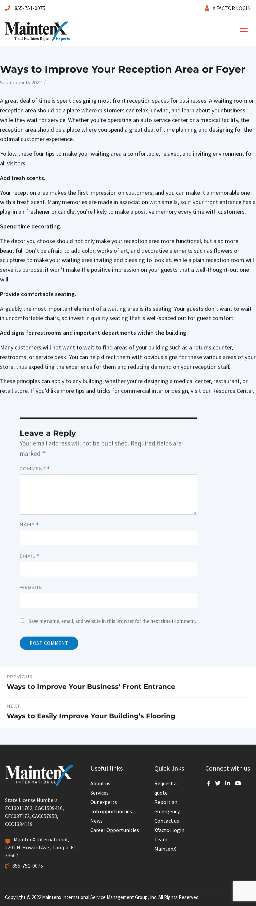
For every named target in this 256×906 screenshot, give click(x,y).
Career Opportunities (114, 830)
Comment (35, 469)
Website (31, 587)
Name (29, 525)
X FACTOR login (232, 8)
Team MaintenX (165, 844)
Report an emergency (167, 807)
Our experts (103, 802)
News (96, 820)
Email (30, 556)
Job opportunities (111, 811)
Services (99, 792)
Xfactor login (169, 830)
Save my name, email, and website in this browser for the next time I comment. (112, 621)
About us (100, 783)
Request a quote (165, 788)
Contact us (166, 820)
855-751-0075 (29, 8)
